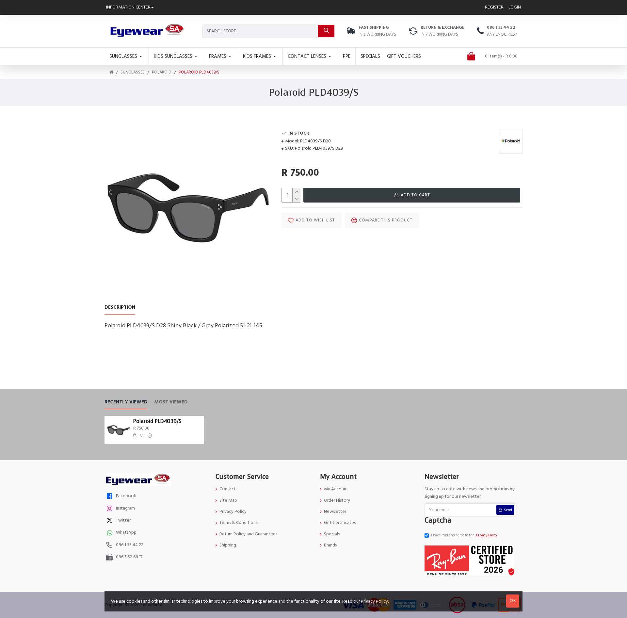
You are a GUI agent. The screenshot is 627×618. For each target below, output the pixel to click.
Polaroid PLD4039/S (157, 421)
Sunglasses (133, 72)
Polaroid (161, 72)
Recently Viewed (126, 402)
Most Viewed (171, 402)
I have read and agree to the (464, 535)
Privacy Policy (374, 601)
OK (513, 601)
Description (119, 307)
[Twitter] (110, 521)
